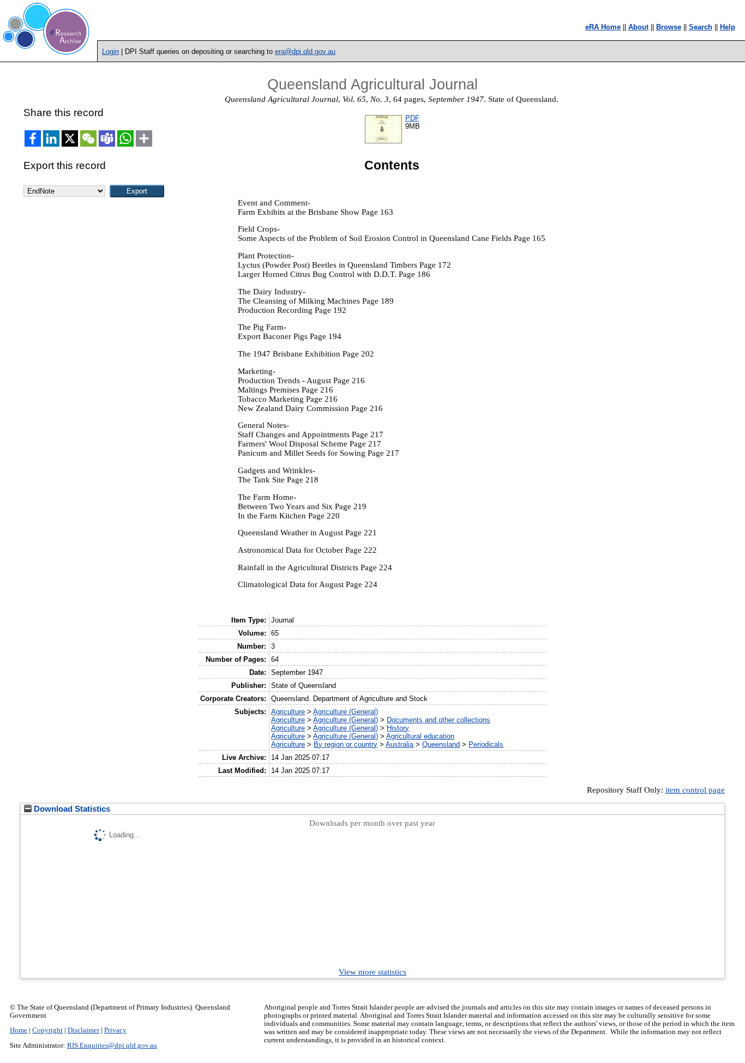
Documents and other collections (438, 720)
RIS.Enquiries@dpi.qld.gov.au (112, 1045)
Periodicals (485, 744)
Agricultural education (420, 736)
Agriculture (288, 712)
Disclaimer (83, 1030)
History (398, 728)
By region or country (345, 744)
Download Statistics (71, 809)
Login (110, 51)
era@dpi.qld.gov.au (305, 51)
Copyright (47, 1030)
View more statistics (372, 972)
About (638, 27)
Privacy (115, 1030)
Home (18, 1030)
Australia (399, 744)
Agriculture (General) (345, 712)
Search (700, 27)
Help (727, 27)
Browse (668, 27)
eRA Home (603, 27)
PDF (412, 118)
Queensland (441, 744)
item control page (695, 790)
